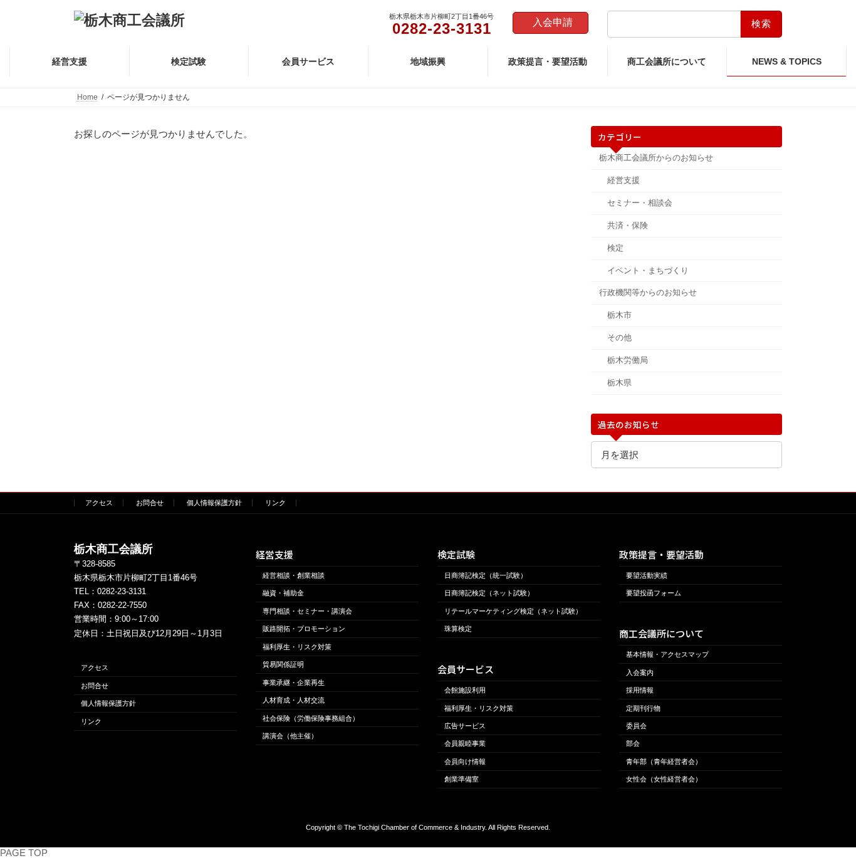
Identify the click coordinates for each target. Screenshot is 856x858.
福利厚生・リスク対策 (297, 646)
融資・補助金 (283, 593)
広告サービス (465, 726)
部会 (633, 743)
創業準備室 (461, 779)
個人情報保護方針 (214, 502)
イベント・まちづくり (647, 270)
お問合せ (150, 502)
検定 (615, 248)
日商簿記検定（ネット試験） (489, 593)
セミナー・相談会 (639, 202)
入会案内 (640, 672)
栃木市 (619, 315)
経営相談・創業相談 (294, 575)
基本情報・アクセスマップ (667, 654)
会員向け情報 (465, 761)
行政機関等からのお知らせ (648, 292)
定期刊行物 (643, 707)
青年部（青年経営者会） (664, 761)
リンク (275, 502)
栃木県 (619, 382)
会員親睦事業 (465, 743)
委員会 (636, 726)
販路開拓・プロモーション (304, 628)
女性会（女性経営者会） (664, 779)
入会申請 (553, 22)
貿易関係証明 (283, 664)
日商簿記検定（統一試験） (485, 575)
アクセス (99, 502)
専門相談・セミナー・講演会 (307, 611)
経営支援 (623, 180)
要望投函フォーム (653, 593)
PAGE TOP (24, 852)
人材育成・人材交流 (294, 700)
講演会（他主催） (290, 736)
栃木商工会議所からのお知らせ (656, 157)
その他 (619, 337)
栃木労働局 (627, 360)
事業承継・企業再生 (294, 682)
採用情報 (640, 690)
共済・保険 (627, 225)
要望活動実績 (646, 575)
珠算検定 (458, 628)
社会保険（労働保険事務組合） (311, 717)
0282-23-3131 (121, 591)
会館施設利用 (465, 690)
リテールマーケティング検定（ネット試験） (513, 611)
